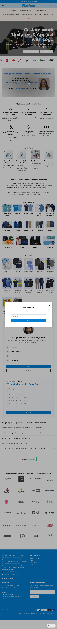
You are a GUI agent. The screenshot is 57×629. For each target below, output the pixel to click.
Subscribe (28, 320)
